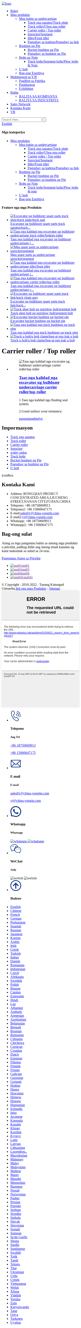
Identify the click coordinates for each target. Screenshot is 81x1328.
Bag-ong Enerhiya (31, 73)
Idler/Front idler (38, 38)
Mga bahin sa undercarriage (38, 19)
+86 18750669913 (23, 745)
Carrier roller (19, 445)
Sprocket (16, 448)
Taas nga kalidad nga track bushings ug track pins (44, 332)
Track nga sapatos (22, 437)
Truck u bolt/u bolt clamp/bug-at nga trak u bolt (42, 340)
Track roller (18, 441)
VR (12, 112)
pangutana (26, 418)
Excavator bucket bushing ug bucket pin (37, 321)
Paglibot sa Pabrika (32, 81)
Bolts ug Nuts (28, 57)
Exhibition (26, 88)
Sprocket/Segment (40, 34)
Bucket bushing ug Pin (43, 50)
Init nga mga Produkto (31, 588)
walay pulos (18, 452)
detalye (38, 418)
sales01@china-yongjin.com (39, 513)
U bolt (23, 69)
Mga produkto (20, 15)
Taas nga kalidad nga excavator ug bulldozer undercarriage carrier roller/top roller (39, 384)
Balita (14, 92)
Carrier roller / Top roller (44, 30)
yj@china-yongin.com (37, 517)
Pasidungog (27, 85)
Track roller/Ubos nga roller (46, 26)
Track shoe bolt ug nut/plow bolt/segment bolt (41, 313)
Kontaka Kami (20, 108)
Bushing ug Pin (29, 46)
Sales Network (20, 104)
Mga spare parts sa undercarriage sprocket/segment (32, 257)
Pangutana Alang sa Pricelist (21, 558)
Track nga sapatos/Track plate (48, 22)
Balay (14, 11)
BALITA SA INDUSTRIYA (39, 100)
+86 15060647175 (23, 753)
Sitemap (54, 588)
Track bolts (17, 456)
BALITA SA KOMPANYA (38, 96)
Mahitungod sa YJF (23, 77)
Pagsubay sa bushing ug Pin (47, 53)
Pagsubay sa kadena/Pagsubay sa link (53, 42)
